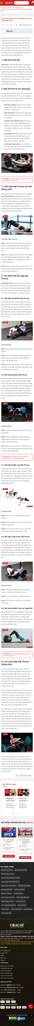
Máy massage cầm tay (6, 870)
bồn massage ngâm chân (23, 897)
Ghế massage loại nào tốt (7, 874)
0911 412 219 (8, 990)
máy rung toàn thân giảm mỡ (8, 905)
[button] (13, 813)
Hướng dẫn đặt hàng (6, 968)
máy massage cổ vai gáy (7, 901)
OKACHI (20, 53)
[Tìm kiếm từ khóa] (26, 3)
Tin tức (9, 7)
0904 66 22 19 (11, 987)
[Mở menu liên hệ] (30, 1006)
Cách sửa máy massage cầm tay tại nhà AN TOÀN (23, 800)
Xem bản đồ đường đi (7, 852)
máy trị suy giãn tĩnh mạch (7, 897)
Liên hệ (2, 960)
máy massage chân (20, 901)
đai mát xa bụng (22, 905)
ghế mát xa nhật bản (6, 893)
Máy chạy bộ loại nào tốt (21, 870)
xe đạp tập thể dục (18, 893)
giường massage (28, 909)
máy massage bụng (6, 913)
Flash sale (3, 958)
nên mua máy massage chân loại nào (10, 878)
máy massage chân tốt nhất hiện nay (10, 881)
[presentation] (3, 803)
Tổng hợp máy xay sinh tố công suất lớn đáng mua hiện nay (10, 800)
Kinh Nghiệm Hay (18, 7)
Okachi (2, 955)
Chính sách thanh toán (7, 978)
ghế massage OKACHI (6, 889)
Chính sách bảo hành (6, 973)
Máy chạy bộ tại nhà (19, 889)
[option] (8, 843)
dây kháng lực (8, 548)
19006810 (9, 992)
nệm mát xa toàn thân (16, 909)
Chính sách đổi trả (5, 971)
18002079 (9, 985)
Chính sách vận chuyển (7, 966)
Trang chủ (3, 7)
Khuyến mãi (3, 953)
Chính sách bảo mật (6, 975)
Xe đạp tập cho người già (24, 885)
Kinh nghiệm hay (5, 950)
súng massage (5, 909)
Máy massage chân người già (8, 885)
